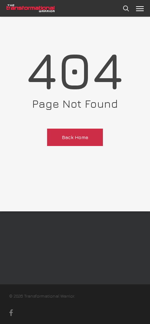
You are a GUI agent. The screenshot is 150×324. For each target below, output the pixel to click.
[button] (140, 8)
